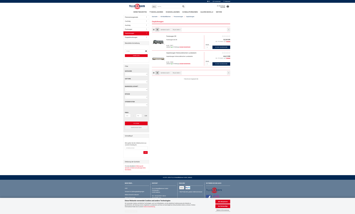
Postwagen (128, 29)
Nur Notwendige (223, 206)
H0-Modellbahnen (173, 12)
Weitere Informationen (222, 210)
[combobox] (165, 29)
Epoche (127, 94)
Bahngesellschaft (131, 86)
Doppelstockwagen (131, 37)
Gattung (128, 78)
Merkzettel (227, 1)
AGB (126, 188)
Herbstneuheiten (140, 12)
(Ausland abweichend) (184, 47)
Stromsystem (130, 101)
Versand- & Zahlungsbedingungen (134, 191)
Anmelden (136, 55)
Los (145, 152)
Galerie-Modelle (206, 12)
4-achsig (127, 25)
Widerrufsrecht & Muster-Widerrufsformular (132, 196)
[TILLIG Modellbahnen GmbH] (137, 6)
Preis (127, 112)
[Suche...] (183, 6)
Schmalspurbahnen (190, 12)
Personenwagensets (131, 17)
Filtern (136, 123)
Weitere (219, 12)
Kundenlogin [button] (217, 1)
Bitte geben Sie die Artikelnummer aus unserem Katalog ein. (135, 144)
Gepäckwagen (129, 33)
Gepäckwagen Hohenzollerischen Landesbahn (181, 53)
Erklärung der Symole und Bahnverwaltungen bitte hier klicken (135, 167)
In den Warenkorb (221, 47)
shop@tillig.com (156, 197)
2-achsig (127, 21)
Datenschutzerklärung (149, 206)
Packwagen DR (171, 36)
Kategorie (128, 71)
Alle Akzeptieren (223, 201)
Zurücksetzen (136, 127)
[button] (208, 1)
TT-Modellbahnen (156, 12)
